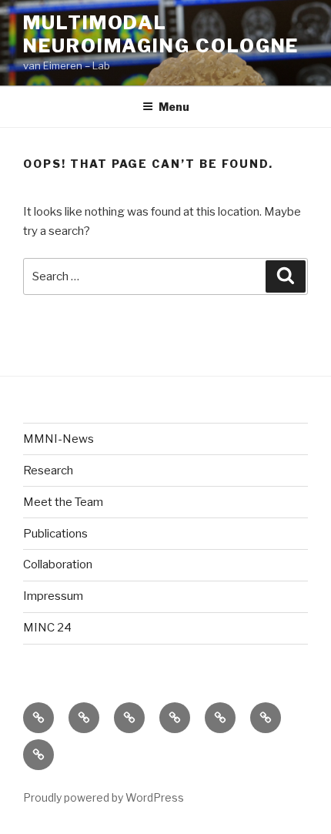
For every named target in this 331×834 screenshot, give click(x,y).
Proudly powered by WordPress (103, 797)
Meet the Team (63, 502)
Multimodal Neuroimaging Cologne (161, 34)
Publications (55, 534)
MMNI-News (58, 439)
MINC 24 (47, 628)
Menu (174, 106)
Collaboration (57, 564)
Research (48, 470)
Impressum (53, 596)
